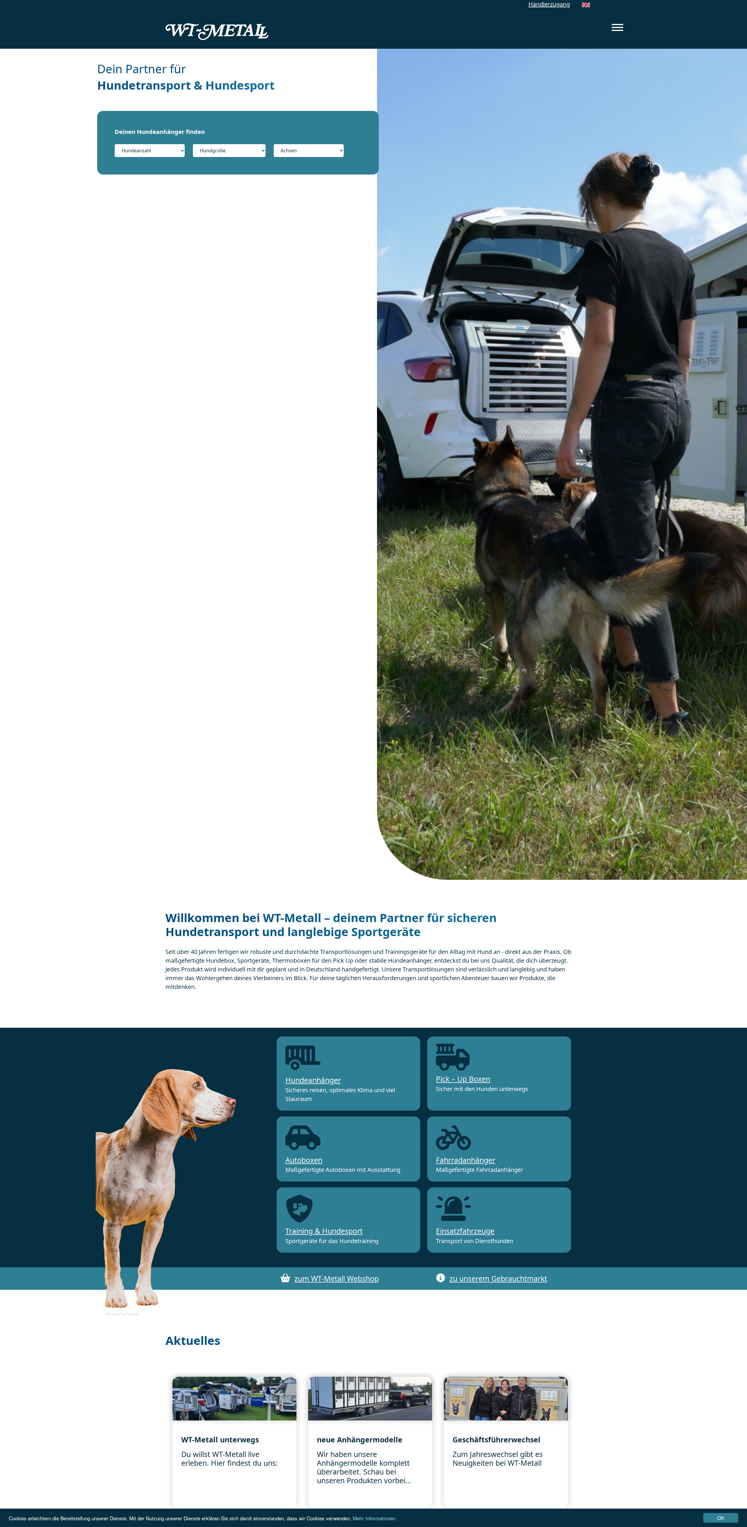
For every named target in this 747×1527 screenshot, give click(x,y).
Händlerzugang (549, 4)
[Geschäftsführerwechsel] (506, 1398)
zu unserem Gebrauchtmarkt (498, 1278)
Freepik (132, 1314)
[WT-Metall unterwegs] (234, 1398)
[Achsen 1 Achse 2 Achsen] (309, 150)
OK (720, 1517)
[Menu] (617, 28)
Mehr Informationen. (375, 1518)
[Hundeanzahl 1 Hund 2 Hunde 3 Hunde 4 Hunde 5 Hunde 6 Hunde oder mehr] (153, 150)
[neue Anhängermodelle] (370, 1398)
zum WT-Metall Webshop (336, 1278)
